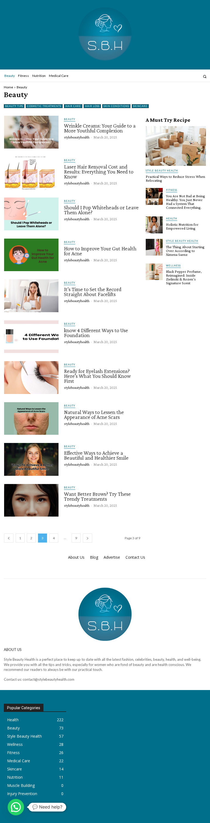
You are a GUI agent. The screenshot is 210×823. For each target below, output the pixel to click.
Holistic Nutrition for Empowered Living (182, 226)
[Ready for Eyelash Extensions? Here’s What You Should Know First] (31, 377)
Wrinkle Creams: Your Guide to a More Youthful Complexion (100, 128)
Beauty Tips (14, 106)
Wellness (173, 265)
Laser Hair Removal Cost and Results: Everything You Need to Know (98, 171)
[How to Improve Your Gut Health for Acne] (31, 255)
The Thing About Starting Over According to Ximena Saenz (185, 251)
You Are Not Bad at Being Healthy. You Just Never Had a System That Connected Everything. (185, 202)
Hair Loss (92, 106)
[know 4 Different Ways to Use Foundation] (31, 336)
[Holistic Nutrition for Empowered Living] (154, 224)
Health (171, 218)
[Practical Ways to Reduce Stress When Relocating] (176, 146)
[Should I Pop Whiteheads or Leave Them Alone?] (31, 214)
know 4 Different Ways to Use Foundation (96, 332)
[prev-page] (8, 538)
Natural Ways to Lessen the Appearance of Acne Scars (94, 414)
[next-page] (87, 538)
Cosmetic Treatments (44, 106)
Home (8, 87)
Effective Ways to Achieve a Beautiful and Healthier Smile (96, 455)
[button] (204, 76)
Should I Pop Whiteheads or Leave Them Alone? (101, 209)
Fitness (171, 190)
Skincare (140, 106)
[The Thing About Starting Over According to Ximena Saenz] (154, 247)
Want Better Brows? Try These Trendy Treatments (97, 496)
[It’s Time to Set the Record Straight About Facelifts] (31, 295)
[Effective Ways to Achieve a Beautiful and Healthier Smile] (31, 459)
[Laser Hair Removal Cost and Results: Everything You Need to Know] (31, 173)
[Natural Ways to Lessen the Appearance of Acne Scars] (31, 418)
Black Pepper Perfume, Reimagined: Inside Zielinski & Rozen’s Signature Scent (184, 277)
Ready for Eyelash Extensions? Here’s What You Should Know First (97, 376)
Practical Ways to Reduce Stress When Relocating (175, 178)
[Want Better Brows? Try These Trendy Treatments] (31, 500)
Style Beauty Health (162, 170)
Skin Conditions (116, 106)
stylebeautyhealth (76, 137)
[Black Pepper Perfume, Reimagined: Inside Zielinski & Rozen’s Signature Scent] (154, 271)
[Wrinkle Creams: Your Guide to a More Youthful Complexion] (31, 132)
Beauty (69, 119)
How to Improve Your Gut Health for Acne (100, 250)
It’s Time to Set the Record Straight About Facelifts (92, 291)
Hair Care (73, 106)
